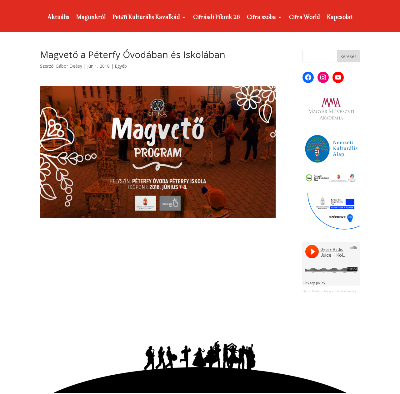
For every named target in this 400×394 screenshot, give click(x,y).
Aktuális (58, 18)
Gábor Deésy (69, 66)
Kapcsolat (339, 18)
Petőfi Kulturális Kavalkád (146, 18)
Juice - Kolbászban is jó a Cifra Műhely (351, 291)
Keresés (348, 56)
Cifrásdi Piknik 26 (216, 18)
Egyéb (121, 66)
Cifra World (304, 18)
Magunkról (91, 18)
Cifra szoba (261, 18)
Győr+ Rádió (311, 291)
